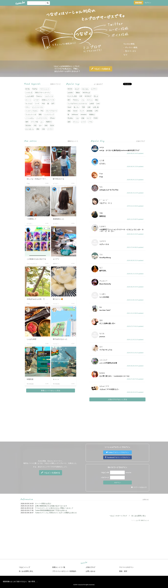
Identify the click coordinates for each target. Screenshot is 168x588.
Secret (75, 111)
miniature (84, 114)
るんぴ (77, 89)
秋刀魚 (27, 89)
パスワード (105, 477)
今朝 (43, 129)
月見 (35, 125)
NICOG (70, 89)
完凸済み (28, 125)
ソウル (90, 122)
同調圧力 (49, 122)
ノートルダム (29, 118)
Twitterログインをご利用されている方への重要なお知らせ (56, 513)
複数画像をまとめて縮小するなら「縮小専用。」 (20, 581)
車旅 (69, 111)
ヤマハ (27, 107)
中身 (43, 103)
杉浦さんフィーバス (48, 100)
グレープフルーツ (51, 111)
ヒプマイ (94, 89)
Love (98, 103)
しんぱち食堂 (29, 96)
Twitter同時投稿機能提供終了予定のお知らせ (51, 510)
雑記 (96, 100)
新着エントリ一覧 (58, 567)
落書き (78, 92)
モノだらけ (28, 103)
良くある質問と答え (138, 516)
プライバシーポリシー (60, 571)
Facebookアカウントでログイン (118, 457)
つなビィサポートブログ (118, 516)
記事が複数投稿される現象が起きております (51, 506)
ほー (40, 125)
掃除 (37, 129)
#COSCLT (88, 96)
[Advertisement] (126, 103)
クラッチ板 (34, 122)
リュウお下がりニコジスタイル (77, 103)
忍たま (96, 96)
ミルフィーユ (49, 96)
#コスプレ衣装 (72, 96)
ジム (82, 100)
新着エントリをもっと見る (50, 390)
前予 (53, 103)
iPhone (52, 118)
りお (77, 118)
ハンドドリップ (49, 114)
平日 (42, 111)
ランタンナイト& (30, 114)
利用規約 (73, 571)
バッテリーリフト (41, 118)
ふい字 (138, 520)
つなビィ (101, 69)
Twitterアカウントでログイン (118, 452)
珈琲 (26, 122)
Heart (69, 107)
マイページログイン (126, 567)
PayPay (34, 89)
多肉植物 (89, 111)
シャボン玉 (28, 92)
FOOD (96, 118)
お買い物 (96, 107)
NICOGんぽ (86, 92)
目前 (46, 125)
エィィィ (28, 100)
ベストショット (44, 89)
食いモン (76, 107)
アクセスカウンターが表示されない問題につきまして (54, 508)
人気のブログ (90, 567)
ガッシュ (76, 122)
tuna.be (83, 563)
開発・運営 (123, 571)
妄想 (69, 122)
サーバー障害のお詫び (43, 503)
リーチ (37, 103)
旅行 (69, 100)
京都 (89, 107)
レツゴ (83, 122)
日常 (80, 96)
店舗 (82, 118)
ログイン (148, 3)
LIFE (96, 111)
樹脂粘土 (92, 114)
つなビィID (105, 472)
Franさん (39, 96)
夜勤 (40, 114)
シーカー (36, 100)
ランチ (82, 111)
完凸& (52, 125)
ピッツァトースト (37, 107)
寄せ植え (70, 118)
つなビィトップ (24, 567)
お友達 (92, 103)
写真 (83, 107)
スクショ (89, 100)
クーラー (50, 129)
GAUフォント (145, 520)
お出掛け (70, 92)
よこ (42, 122)
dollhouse (75, 114)
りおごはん (85, 89)
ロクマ (89, 118)
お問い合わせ (90, 571)
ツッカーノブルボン (31, 111)
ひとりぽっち (29, 129)
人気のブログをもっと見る (117, 399)
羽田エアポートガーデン (42, 92)
